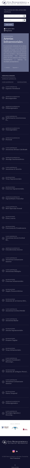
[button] (28, 3)
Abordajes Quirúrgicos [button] (9, 79)
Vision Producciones (15, 458)
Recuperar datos (9, 29)
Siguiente (15, 67)
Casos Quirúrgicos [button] (7, 82)
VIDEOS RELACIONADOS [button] (8, 75)
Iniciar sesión (9, 24)
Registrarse (9, 31)
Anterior (8, 67)
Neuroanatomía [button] (22, 82)
